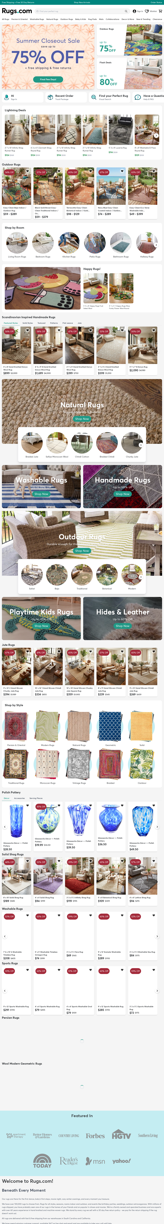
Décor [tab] (6, 798)
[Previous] (4, 193)
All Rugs (5, 19)
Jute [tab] (80, 323)
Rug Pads (92, 19)
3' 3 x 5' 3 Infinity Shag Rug (78, 897)
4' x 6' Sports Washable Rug (47, 1006)
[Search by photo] (37, 11)
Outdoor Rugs (66, 19)
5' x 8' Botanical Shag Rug (109, 897)
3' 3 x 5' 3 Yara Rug (75, 952)
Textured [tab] (41, 323)
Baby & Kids (80, 19)
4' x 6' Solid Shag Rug (44, 897)
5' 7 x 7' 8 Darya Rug (138, 367)
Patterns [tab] (54, 323)
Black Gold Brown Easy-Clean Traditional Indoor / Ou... (46, 210)
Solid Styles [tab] (28, 323)
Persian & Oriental (19, 19)
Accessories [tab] (19, 798)
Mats (101, 19)
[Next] (157, 193)
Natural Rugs (52, 19)
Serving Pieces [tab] (36, 798)
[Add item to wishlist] (27, 171)
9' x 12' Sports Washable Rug (16, 1006)
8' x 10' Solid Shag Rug (13, 897)
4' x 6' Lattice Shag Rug (140, 897)
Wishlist (153, 11)
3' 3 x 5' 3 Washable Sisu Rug (142, 952)
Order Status (156, 2)
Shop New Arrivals (82, 2)
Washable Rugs (37, 19)
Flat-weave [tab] (68, 323)
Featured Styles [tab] (11, 323)
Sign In (140, 11)
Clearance (157, 19)
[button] (156, 135)
